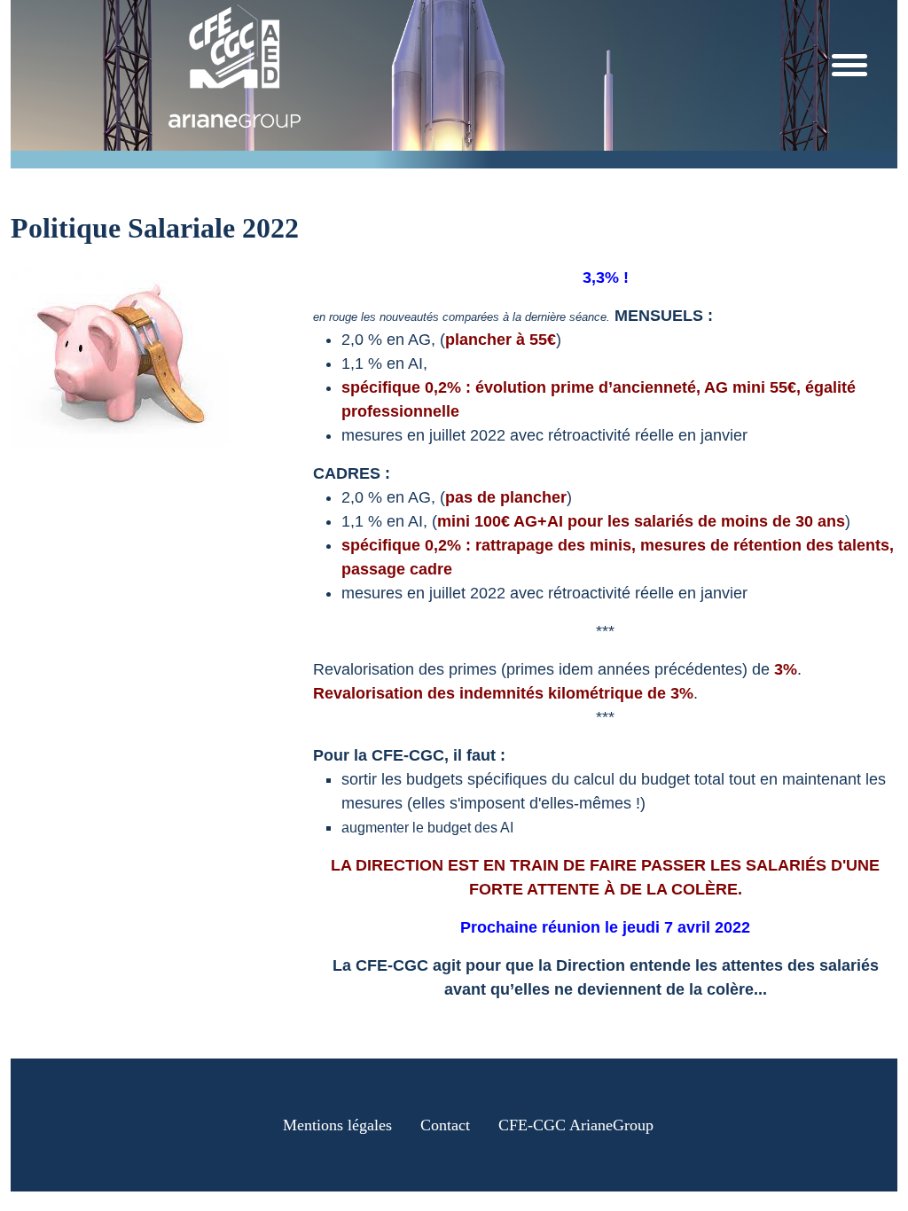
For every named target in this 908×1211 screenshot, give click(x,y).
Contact (445, 1125)
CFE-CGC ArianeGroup (576, 1125)
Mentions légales (337, 1125)
